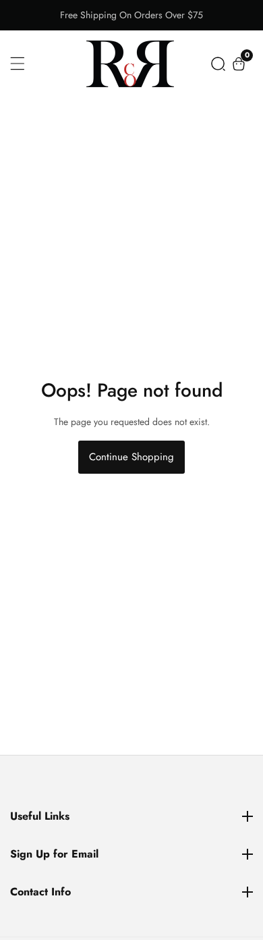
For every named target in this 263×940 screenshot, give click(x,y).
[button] (218, 64)
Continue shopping (131, 456)
